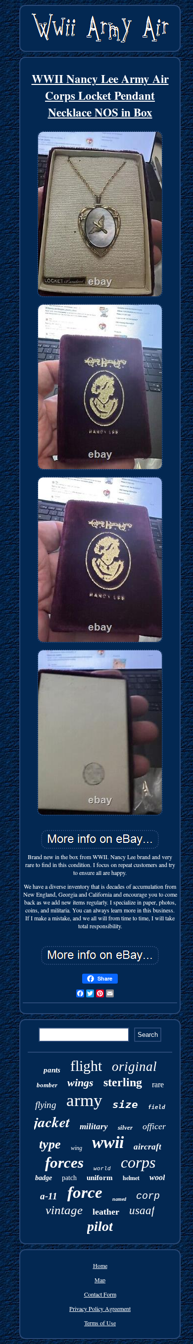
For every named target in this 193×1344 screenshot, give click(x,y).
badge (43, 1178)
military (94, 1126)
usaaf (141, 1210)
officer (154, 1126)
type (50, 1144)
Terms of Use (100, 1323)
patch (69, 1178)
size (125, 1104)
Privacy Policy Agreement (100, 1308)
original (134, 1066)
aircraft (147, 1146)
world (102, 1169)
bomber (47, 1085)
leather (106, 1212)
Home (100, 1265)
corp (148, 1196)
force (84, 1192)
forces (64, 1162)
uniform (100, 1178)
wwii (108, 1142)
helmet (131, 1178)
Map (100, 1280)
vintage (64, 1210)
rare (158, 1084)
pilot (100, 1226)
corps (138, 1162)
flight (86, 1066)
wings (80, 1082)
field (156, 1107)
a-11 (48, 1196)
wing (76, 1148)
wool (157, 1177)
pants (52, 1070)
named (119, 1199)
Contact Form (100, 1294)
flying (45, 1105)
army (84, 1100)
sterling (122, 1082)
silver (125, 1127)
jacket (52, 1122)
